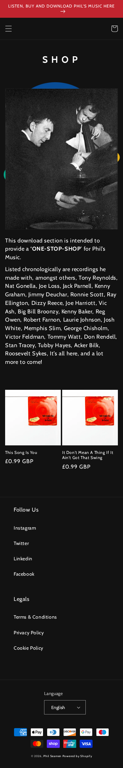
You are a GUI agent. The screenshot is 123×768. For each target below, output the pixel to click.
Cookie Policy (28, 648)
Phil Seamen (52, 756)
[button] (8, 28)
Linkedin (23, 559)
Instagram (25, 528)
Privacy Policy (29, 633)
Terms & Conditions (35, 617)
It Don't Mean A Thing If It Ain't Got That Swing (87, 455)
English (58, 707)
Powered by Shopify (77, 756)
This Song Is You (21, 452)
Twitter (21, 543)
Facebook (24, 574)
